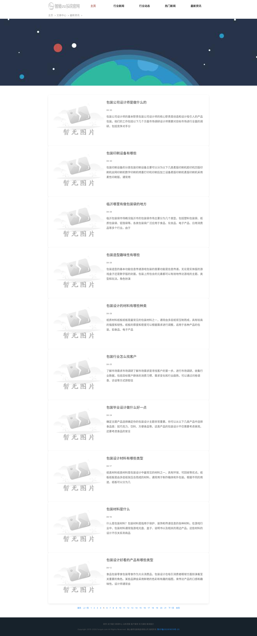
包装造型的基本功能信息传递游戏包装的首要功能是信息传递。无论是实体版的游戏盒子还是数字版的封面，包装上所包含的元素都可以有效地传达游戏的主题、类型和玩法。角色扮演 (154, 274)
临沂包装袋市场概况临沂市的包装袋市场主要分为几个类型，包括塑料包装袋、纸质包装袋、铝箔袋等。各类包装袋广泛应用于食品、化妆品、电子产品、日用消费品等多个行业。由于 (154, 223)
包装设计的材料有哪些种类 (126, 306)
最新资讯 (196, 6)
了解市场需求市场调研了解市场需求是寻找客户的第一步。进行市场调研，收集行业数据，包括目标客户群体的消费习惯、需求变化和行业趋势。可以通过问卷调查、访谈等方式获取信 (154, 375)
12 (128, 608)
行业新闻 (119, 6)
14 (136, 608)
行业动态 (144, 6)
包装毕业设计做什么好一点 (126, 407)
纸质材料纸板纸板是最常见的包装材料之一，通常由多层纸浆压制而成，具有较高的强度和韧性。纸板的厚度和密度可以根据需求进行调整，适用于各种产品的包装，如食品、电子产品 (154, 324)
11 (124, 608)
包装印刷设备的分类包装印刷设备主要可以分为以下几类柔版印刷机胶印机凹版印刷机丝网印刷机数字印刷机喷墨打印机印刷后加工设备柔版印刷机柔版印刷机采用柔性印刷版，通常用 (154, 172)
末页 (178, 608)
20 (161, 608)
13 (132, 608)
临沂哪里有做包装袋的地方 (126, 204)
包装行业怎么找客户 (121, 357)
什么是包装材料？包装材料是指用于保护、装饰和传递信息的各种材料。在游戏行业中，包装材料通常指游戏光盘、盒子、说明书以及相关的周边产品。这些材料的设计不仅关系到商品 (154, 528)
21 (165, 608)
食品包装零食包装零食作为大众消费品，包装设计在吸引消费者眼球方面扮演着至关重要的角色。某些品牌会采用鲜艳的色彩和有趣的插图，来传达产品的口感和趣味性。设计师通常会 (154, 579)
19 (157, 608)
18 (153, 608)
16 (145, 608)
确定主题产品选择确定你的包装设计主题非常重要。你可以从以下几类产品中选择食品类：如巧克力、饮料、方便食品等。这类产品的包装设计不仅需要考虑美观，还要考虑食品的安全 (154, 426)
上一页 (86, 608)
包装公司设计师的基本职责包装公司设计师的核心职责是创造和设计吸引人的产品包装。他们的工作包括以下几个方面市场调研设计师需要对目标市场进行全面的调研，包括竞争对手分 (154, 121)
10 (120, 608)
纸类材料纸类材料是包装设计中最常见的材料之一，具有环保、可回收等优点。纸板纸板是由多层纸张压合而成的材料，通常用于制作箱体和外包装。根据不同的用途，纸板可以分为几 (154, 477)
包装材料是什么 (118, 509)
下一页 (171, 608)
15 (140, 608)
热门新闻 (170, 6)
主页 (93, 6)
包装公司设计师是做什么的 (126, 102)
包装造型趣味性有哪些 (123, 255)
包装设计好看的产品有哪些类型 (129, 560)
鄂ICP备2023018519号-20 (168, 629)
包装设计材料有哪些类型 (124, 458)
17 (149, 608)
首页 (79, 608)
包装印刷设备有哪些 (121, 153)
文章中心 (61, 15)
